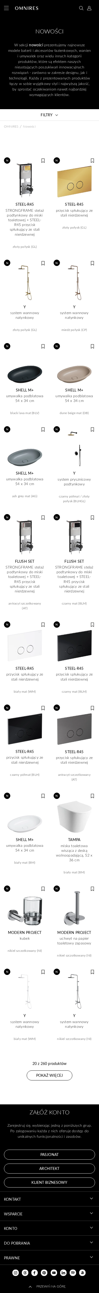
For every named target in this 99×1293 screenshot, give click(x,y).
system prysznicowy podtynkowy (74, 481)
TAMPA (74, 839)
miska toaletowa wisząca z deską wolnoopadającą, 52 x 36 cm (74, 853)
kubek (25, 938)
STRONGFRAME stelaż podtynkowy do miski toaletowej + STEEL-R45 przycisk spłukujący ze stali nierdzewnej (25, 222)
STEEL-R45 (25, 204)
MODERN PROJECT (25, 932)
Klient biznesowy (49, 1182)
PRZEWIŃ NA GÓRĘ (51, 1286)
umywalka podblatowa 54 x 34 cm (25, 398)
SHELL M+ (25, 390)
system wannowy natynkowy (24, 315)
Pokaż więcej (49, 1075)
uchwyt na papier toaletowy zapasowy (74, 940)
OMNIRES (11, 126)
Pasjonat (49, 1154)
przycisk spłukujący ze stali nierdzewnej (74, 213)
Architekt (49, 1168)
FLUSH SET (25, 561)
